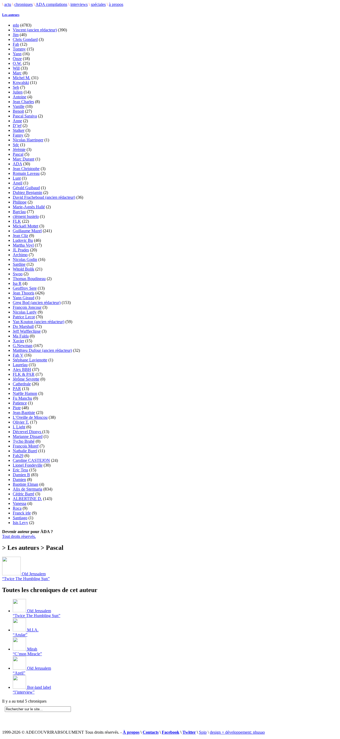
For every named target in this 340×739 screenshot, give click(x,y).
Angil (17, 183)
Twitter (189, 732)
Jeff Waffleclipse (27, 331)
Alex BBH (22, 369)
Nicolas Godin (25, 259)
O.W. (17, 63)
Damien (19, 479)
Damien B (21, 474)
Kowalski (21, 82)
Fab (16, 44)
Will (16, 68)
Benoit (18, 111)
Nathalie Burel (25, 451)
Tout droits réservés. (19, 536)
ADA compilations (51, 4)
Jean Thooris (23, 293)
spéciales (98, 4)
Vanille (18, 106)
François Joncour (27, 307)
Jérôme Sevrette (26, 379)
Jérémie (19, 149)
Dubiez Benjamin (27, 192)
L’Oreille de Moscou (30, 417)
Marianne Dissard (27, 436)
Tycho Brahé (24, 441)
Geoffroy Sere (25, 288)
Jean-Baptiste (24, 412)
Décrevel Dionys (27, 431)
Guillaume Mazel (27, 231)
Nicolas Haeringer (28, 140)
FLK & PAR (24, 374)
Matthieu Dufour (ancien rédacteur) (42, 350)
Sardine (19, 264)
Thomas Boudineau (29, 278)
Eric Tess (20, 470)
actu (7, 4)
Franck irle (22, 513)
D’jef (17, 125)
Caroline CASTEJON (31, 460)
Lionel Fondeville (27, 465)
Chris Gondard (25, 39)
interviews (79, 4)
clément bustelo (26, 216)
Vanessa (19, 503)
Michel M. (21, 77)
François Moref (26, 446)
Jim (16, 34)
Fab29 (18, 455)
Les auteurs (10, 15)
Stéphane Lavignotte (30, 360)
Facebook (170, 732)
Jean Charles (23, 101)
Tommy (19, 49)
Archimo (20, 254)
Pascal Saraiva (25, 116)
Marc (17, 73)
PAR (17, 388)
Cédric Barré (23, 494)
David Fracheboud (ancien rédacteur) (44, 197)
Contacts (151, 732)
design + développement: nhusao (237, 732)
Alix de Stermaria (27, 489)
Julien (18, 92)
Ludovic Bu (23, 240)
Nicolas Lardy (25, 312)
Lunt (17, 178)
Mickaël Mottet (25, 226)
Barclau (19, 211)
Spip (203, 732)
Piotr (17, 408)
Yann (17, 54)
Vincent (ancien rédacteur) (35, 30)
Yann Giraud (23, 297)
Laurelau (20, 364)
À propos (131, 732)
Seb (16, 87)
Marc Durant (23, 159)
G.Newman (22, 345)
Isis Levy (20, 522)
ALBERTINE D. (27, 498)
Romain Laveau (26, 173)
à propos (116, 4)
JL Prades (21, 250)
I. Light (19, 427)
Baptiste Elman (25, 484)
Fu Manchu (22, 398)
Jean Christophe (26, 168)
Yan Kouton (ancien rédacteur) (38, 321)
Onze (17, 58)
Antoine (19, 97)
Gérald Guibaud (26, 187)
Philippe (20, 202)
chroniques (23, 4)
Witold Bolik (23, 269)
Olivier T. (21, 422)
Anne (17, 121)
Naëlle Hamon (25, 393)
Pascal (18, 154)
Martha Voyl (23, 245)
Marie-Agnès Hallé (29, 207)
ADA (17, 164)
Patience (20, 403)
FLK (17, 221)
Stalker (18, 130)
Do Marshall (23, 326)
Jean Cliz (20, 235)
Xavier (18, 341)
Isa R (17, 283)
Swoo (18, 274)
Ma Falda (21, 336)
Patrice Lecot (24, 317)
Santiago (20, 518)
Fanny (18, 135)
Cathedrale (22, 384)
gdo (16, 25)
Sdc (16, 144)
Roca (17, 508)
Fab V (18, 355)
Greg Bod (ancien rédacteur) (37, 302)
